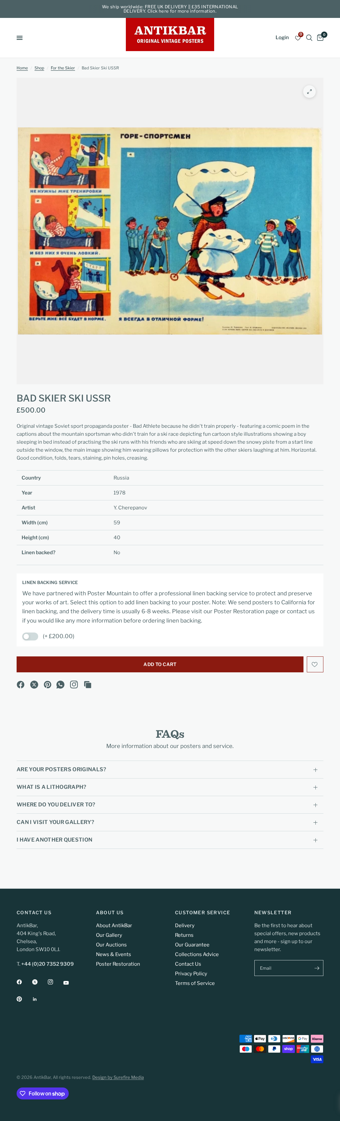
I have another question (54, 840)
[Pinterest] (48, 685)
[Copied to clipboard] (88, 685)
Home (22, 67)
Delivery (185, 926)
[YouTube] (70, 983)
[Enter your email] (316, 968)
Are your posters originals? (62, 769)
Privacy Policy (191, 974)
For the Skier (63, 67)
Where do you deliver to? (56, 804)
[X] (34, 685)
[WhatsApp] (60, 685)
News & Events (113, 954)
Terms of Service (195, 983)
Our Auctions (111, 945)
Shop (39, 67)
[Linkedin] (39, 999)
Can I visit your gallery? (55, 822)
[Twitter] (39, 982)
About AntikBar (114, 926)
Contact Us (188, 964)
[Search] (309, 38)
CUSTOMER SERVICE (202, 912)
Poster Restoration (118, 964)
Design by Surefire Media (118, 1077)
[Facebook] (21, 685)
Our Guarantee (192, 945)
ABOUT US (110, 912)
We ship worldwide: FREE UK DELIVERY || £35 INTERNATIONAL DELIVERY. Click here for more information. (170, 9)
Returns (184, 935)
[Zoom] (309, 91)
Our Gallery (109, 935)
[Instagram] (74, 685)
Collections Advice (197, 954)
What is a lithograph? (52, 787)
